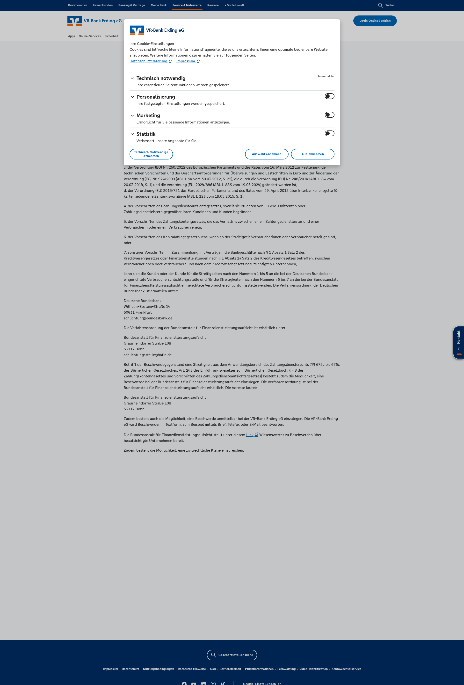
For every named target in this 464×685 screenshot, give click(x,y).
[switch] (329, 96)
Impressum (186, 61)
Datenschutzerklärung (149, 61)
